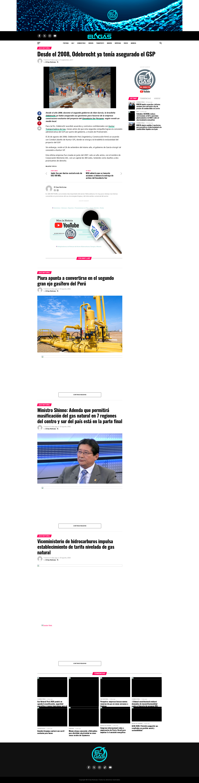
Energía (90, 43)
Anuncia (133, 43)
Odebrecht (51, 115)
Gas (72, 43)
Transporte (100, 43)
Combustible (81, 43)
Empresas (118, 43)
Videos (126, 43)
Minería (109, 43)
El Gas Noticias (51, 62)
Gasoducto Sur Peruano (93, 118)
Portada (66, 43)
